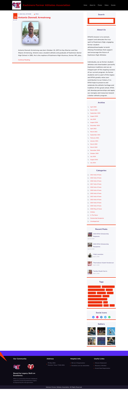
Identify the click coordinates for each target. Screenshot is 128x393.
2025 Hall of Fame (95, 206)
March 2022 (93, 132)
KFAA (37, 14)
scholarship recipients (95, 305)
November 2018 (95, 150)
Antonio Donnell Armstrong (34, 17)
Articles (92, 212)
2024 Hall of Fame (95, 203)
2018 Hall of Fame (95, 187)
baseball (109, 290)
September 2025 (95, 113)
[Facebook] (93, 317)
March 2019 (93, 147)
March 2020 (93, 144)
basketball (92, 293)
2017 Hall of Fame (95, 184)
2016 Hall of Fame (95, 181)
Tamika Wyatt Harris (100, 271)
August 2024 (94, 122)
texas (106, 305)
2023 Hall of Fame (95, 199)
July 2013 (93, 163)
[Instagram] (97, 317)
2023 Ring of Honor (94, 286)
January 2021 (94, 141)
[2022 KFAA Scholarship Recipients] (90, 245)
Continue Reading (24, 60)
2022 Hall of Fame (25, 14)
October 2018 (94, 153)
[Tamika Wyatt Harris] (90, 272)
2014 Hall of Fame (95, 175)
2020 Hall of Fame (95, 193)
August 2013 (94, 159)
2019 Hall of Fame (95, 190)
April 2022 (93, 128)
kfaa (105, 302)
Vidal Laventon (98, 254)
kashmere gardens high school (97, 299)
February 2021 (94, 138)
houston (106, 296)
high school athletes (94, 296)
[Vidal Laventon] (90, 255)
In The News (94, 215)
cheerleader (101, 293)
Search (110, 21)
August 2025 (94, 116)
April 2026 (93, 107)
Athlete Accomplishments (96, 290)
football (110, 293)
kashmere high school (95, 302)
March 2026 (93, 110)
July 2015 (93, 156)
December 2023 (95, 125)
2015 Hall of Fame (95, 178)
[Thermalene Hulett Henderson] (90, 264)
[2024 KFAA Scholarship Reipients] (90, 235)
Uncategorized (94, 221)
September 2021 (95, 135)
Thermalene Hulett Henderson (103, 263)
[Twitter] (105, 317)
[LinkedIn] (101, 317)
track (112, 305)
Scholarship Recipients (97, 218)
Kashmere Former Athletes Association (46, 5)
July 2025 (93, 119)
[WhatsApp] (109, 317)
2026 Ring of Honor (96, 209)
